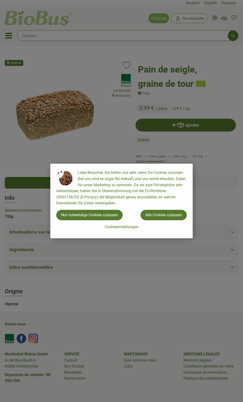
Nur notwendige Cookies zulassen (89, 215)
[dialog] (121, 201)
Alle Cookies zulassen (163, 215)
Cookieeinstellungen (121, 227)
